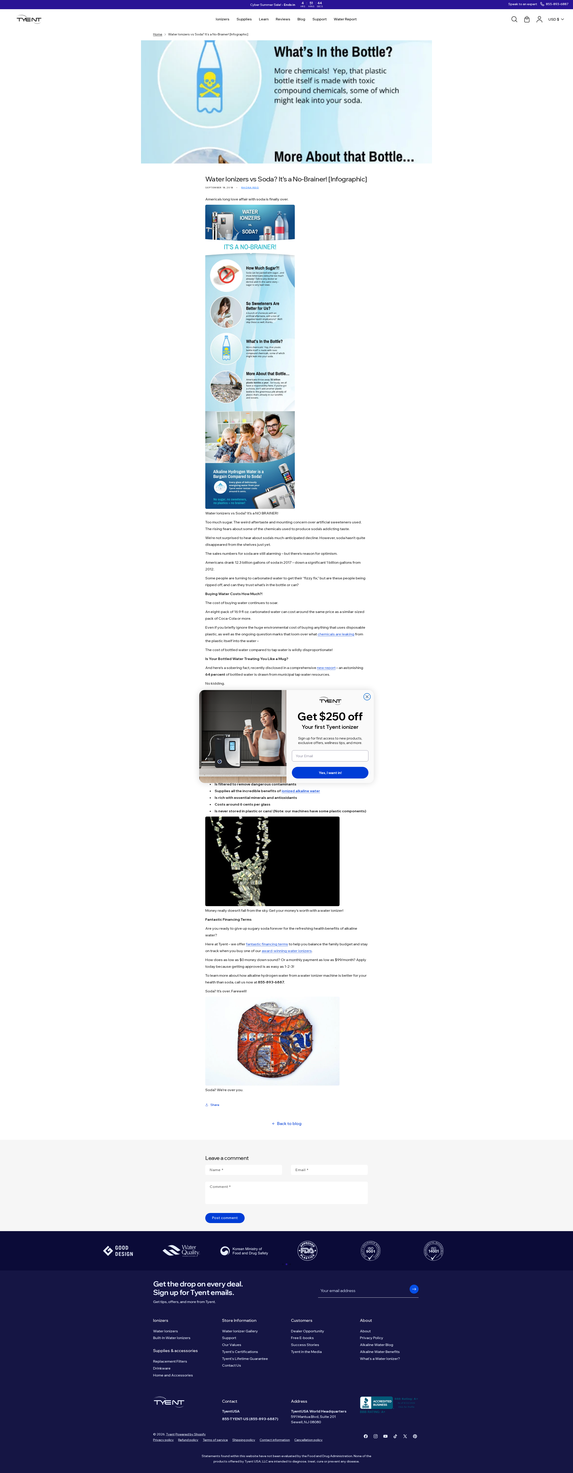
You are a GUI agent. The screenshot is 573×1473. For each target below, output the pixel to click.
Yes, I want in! (330, 772)
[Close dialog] (367, 696)
